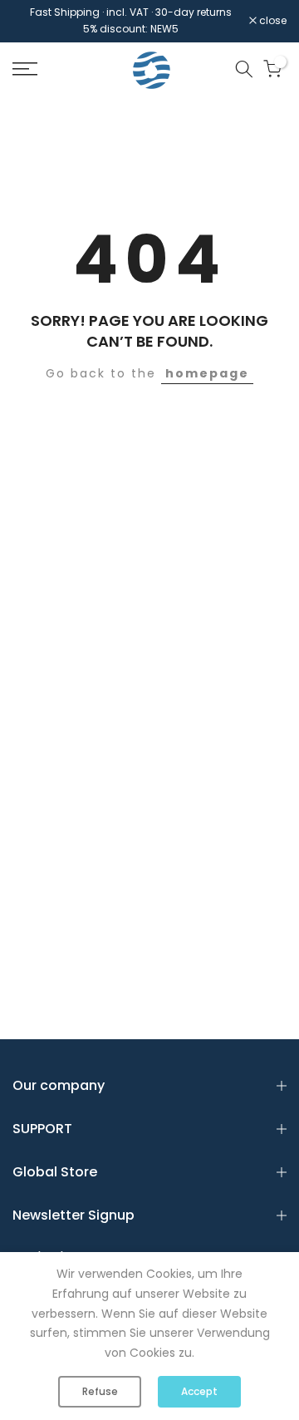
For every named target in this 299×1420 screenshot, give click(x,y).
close (272, 21)
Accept (199, 1391)
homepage (207, 373)
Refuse (100, 1391)
